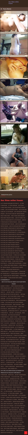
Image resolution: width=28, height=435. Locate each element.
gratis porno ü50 (20, 217)
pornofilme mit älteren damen (9, 271)
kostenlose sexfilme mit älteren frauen (12, 248)
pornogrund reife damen (15, 277)
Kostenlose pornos (18, 288)
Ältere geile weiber (13, 393)
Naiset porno (14, 317)
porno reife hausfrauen (14, 263)
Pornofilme (4, 374)
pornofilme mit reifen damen (11, 275)
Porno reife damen (18, 354)
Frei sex (11, 312)
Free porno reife (13, 395)
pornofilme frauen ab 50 (12, 269)
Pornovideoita (5, 317)
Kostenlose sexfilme (14, 314)
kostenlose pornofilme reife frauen (11, 236)
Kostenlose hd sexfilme (7, 356)
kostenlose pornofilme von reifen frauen (12, 238)
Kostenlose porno (11, 306)
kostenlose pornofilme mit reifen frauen (12, 234)
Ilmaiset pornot (5, 286)
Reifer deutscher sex (7, 432)
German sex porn (14, 378)
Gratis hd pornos (20, 356)
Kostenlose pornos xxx (13, 298)
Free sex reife (20, 430)
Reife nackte (4, 331)
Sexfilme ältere (12, 414)
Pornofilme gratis (6, 290)
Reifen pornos (8, 401)
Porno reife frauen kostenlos (14, 385)
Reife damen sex (12, 308)
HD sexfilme (18, 312)
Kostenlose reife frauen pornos (10, 352)
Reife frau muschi (5, 407)
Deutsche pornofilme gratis (13, 350)
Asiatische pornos (6, 420)
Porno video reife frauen (13, 397)
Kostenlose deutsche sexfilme (14, 302)
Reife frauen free (18, 387)
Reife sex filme (15, 407)
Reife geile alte (10, 430)
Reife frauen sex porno (12, 422)
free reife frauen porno (7, 217)
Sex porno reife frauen (10, 428)
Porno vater (18, 321)
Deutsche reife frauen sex (8, 345)
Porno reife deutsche (12, 339)
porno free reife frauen (12, 257)
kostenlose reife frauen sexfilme (10, 246)
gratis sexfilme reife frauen (17, 226)
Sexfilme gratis (5, 333)
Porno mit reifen (18, 403)
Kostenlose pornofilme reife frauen (11, 341)
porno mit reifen (19, 259)
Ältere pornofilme (13, 347)
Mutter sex (4, 358)
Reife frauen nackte (6, 288)
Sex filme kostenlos (11, 360)
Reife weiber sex (12, 368)
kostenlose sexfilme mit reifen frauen (11, 250)
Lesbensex (13, 323)
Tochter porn (15, 376)
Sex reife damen (18, 364)
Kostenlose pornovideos (8, 300)
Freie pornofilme (5, 376)
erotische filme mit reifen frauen (15, 213)
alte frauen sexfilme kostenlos (10, 203)
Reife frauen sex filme (17, 286)
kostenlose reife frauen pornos (10, 244)
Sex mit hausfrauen (20, 374)
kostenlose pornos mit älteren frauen (12, 240)
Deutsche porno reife (7, 426)
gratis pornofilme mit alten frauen (11, 219)
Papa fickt (18, 292)
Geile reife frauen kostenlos (17, 331)
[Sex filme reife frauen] (25, 432)
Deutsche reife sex (20, 405)
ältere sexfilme (12, 205)
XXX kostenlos (21, 323)
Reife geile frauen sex (16, 416)
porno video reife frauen (11, 265)
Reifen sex (11, 374)
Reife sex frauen (15, 333)
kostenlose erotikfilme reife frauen (11, 230)
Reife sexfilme (17, 304)
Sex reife (22, 339)
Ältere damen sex (18, 329)
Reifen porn (12, 325)
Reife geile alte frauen (7, 405)
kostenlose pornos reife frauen (10, 242)
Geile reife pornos (17, 424)
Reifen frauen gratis (18, 401)
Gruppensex (4, 325)
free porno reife (5, 215)
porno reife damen (6, 261)
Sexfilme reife (8, 329)
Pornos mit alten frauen (14, 319)
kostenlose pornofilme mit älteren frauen (13, 232)
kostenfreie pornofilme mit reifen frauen (12, 228)
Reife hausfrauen (21, 300)
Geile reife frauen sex (7, 403)
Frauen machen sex (17, 418)
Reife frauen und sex (6, 387)
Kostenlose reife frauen (18, 343)
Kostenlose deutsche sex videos (10, 294)
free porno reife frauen (18, 215)
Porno (2, 302)
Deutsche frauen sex (11, 337)
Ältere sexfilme (8, 391)
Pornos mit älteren (11, 399)
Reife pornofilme (10, 366)
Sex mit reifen (10, 292)
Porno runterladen (6, 304)
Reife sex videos (13, 409)
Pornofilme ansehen (6, 354)
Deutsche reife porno (14, 296)
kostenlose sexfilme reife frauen (10, 253)
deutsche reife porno (12, 209)
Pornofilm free (10, 362)
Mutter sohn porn (13, 358)
